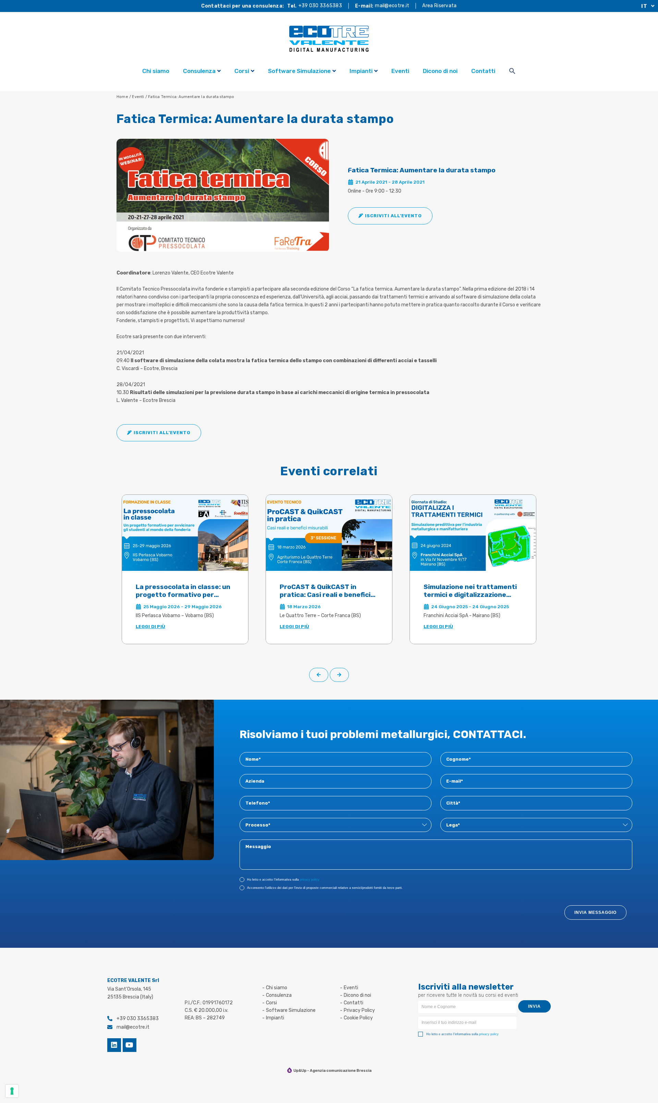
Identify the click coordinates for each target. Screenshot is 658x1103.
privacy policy (309, 879)
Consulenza (199, 71)
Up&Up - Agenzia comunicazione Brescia (332, 1070)
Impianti (361, 71)
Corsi (241, 71)
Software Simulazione (299, 71)
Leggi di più (150, 626)
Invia (534, 1006)
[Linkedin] (114, 1045)
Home (122, 97)
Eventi (400, 71)
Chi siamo (155, 71)
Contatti (483, 71)
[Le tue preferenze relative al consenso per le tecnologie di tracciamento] (12, 1091)
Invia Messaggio (595, 912)
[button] (390, 215)
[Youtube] (129, 1045)
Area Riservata (439, 6)
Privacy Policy (359, 1010)
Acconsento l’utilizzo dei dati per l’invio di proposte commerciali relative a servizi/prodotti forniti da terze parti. (325, 888)
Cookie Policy (358, 1018)
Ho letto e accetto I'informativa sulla (283, 879)
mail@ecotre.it (392, 6)
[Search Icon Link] (512, 72)
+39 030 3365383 (320, 6)
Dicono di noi (440, 71)
